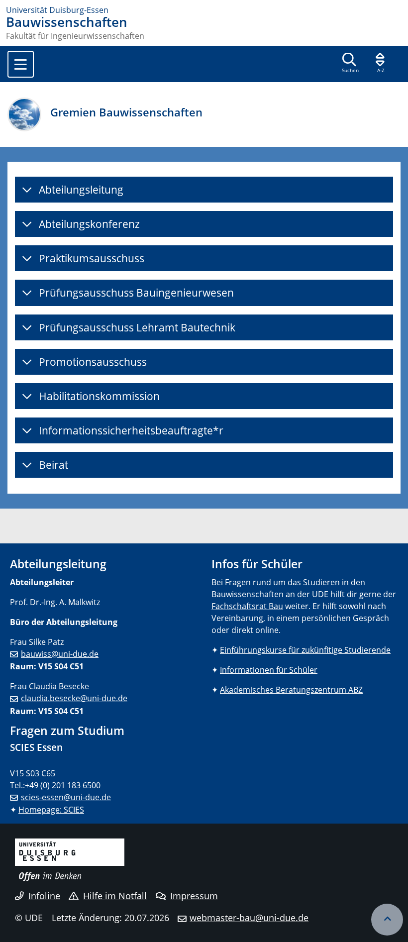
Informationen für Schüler (268, 669)
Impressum (194, 896)
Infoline (44, 896)
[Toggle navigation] (20, 64)
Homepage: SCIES (51, 809)
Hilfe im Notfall (115, 896)
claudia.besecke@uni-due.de (74, 698)
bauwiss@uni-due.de (60, 653)
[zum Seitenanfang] (387, 920)
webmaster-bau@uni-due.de (249, 918)
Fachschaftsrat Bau (247, 606)
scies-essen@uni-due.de (66, 797)
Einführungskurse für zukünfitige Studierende (305, 649)
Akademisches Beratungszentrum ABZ (291, 689)
